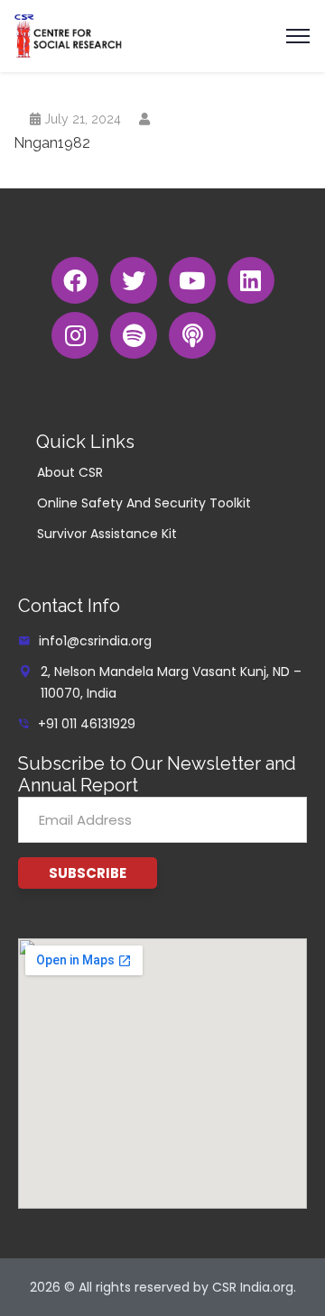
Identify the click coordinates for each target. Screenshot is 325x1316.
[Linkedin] (251, 280)
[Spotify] (133, 335)
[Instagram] (74, 335)
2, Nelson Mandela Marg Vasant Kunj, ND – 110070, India (171, 682)
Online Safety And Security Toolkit (144, 503)
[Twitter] (133, 280)
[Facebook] (74, 280)
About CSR (70, 472)
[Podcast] (192, 335)
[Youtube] (192, 280)
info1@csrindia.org (95, 641)
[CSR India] (68, 34)
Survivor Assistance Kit (107, 534)
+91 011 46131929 (86, 724)
